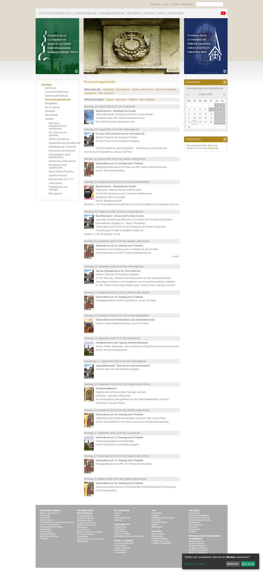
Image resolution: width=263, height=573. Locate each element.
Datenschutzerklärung (56, 95)
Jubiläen (49, 119)
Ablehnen (233, 563)
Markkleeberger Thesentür (62, 147)
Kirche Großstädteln (166, 89)
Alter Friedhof (158, 534)
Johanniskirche (47, 520)
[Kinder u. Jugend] (141, 13)
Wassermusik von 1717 (61, 179)
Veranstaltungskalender (58, 99)
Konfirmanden (120, 545)
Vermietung (82, 527)
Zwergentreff (120, 552)
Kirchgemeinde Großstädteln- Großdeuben (205, 537)
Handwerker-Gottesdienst (62, 161)
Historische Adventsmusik (62, 150)
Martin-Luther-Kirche (143, 89)
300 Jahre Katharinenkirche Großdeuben (58, 126)
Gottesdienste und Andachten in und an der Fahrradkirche (57, 523)
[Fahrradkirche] (112, 13)
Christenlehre (120, 550)
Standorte (50, 111)
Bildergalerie (55, 193)
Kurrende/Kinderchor (124, 543)
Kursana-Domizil (47, 534)
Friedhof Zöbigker (160, 538)
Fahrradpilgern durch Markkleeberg (60, 156)
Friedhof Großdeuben (162, 543)
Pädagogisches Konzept (163, 517)
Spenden (118, 520)
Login (166, 4)
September (121, 99)
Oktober (133, 99)
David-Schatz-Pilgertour (61, 171)
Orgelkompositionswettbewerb (64, 143)
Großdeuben (46, 529)
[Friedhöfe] (175, 13)
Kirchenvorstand (84, 520)
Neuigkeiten (51, 103)
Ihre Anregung (52, 107)
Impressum (187, 4)
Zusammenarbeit (159, 522)
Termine (118, 513)
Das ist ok (248, 563)
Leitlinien (155, 515)
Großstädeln (46, 531)
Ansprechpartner (85, 516)
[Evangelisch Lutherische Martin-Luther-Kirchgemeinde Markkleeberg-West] (57, 46)
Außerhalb (108, 89)
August (109, 99)
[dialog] (220, 561)
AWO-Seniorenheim (49, 536)
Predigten (44, 538)
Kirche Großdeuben (198, 553)
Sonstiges (194, 510)
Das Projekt (119, 529)
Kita (154, 510)
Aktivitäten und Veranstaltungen (128, 536)
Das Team (156, 520)
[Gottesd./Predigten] (54, 13)
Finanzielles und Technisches (91, 539)
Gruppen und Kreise (86, 522)
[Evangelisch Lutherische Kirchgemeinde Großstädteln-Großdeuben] (206, 46)
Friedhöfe (157, 531)
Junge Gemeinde (122, 548)
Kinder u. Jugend (123, 540)
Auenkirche (90, 93)
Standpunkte (51, 115)
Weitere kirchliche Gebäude (90, 532)
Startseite (155, 4)
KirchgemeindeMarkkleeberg (85, 512)
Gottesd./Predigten (50, 510)
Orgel (116, 515)
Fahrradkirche (123, 89)
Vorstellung (157, 513)
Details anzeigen (195, 563)
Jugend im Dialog (58, 175)
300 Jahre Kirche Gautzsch (58, 134)
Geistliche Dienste (85, 518)
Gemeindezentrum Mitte (51, 527)
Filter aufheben (106, 93)
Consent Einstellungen (57, 92)
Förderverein (120, 527)
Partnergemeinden (85, 534)
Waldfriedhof (157, 536)
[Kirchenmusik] (85, 13)
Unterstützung (120, 531)
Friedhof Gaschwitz (161, 541)
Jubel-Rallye (55, 183)
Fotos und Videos (122, 534)
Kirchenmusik (83, 529)
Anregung (213, 148)
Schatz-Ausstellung (59, 139)
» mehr (175, 256)
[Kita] (161, 13)
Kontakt (175, 4)
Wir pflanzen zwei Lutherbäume (58, 166)
